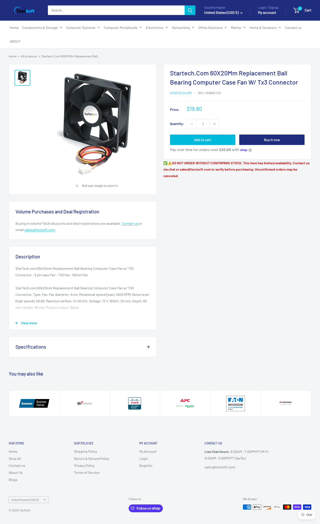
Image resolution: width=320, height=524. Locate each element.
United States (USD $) (25, 500)
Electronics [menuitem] (154, 27)
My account (267, 12)
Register (146, 465)
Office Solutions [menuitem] (210, 27)
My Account (148, 451)
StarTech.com (181, 93)
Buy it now (272, 140)
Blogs (13, 479)
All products (29, 56)
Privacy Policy (84, 465)
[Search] (190, 10)
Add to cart (202, 140)
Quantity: (177, 124)
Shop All (15, 458)
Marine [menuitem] (236, 27)
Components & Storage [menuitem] (40, 27)
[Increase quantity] (214, 123)
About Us (16, 472)
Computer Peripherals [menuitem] (121, 27)
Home (13, 56)
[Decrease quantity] (191, 123)
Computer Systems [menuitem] (80, 27)
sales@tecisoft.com (39, 230)
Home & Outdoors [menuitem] (263, 27)
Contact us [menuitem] (293, 27)
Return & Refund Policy (91, 458)
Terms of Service (87, 472)
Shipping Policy (85, 451)
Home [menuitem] (14, 27)
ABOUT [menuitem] (15, 41)
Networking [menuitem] (181, 27)
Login (143, 458)
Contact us (130, 223)
